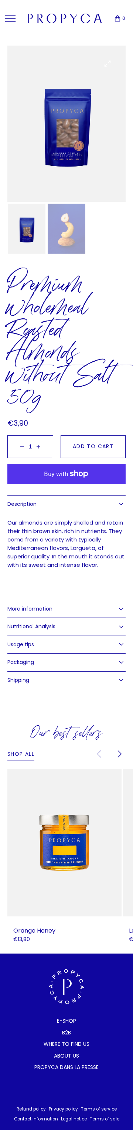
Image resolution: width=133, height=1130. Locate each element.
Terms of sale (104, 1119)
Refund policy (31, 1109)
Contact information (36, 1119)
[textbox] (66, 543)
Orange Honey (34, 930)
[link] (64, 842)
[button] (116, 18)
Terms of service (99, 1109)
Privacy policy (63, 1109)
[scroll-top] (116, 1113)
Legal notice (74, 1119)
